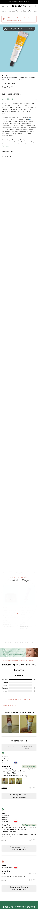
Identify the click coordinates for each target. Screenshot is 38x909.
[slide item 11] (30, 642)
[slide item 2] (8, 642)
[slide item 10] (27, 642)
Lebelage (5, 75)
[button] (19, 94)
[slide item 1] (5, 642)
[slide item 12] (32, 642)
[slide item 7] (20, 642)
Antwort (4, 788)
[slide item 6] (18, 642)
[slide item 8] (22, 642)
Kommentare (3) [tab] (9, 706)
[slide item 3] (10, 642)
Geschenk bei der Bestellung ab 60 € (19, 1)
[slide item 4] (13, 642)
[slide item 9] (25, 642)
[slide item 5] (15, 642)
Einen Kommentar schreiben (19, 699)
